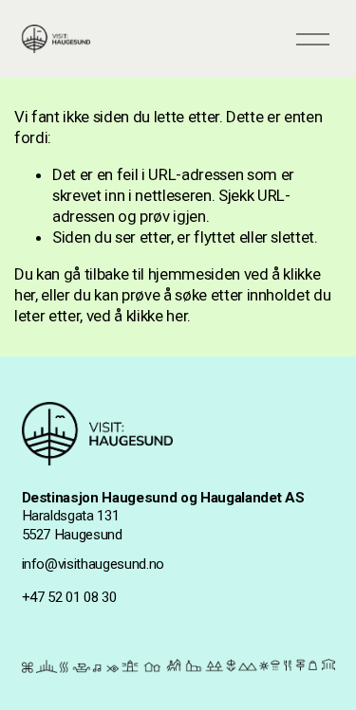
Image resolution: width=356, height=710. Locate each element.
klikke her (157, 315)
